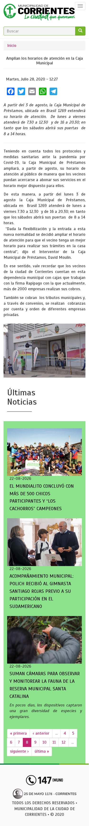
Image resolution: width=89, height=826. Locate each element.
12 (64, 742)
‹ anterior (41, 733)
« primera (18, 733)
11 (54, 742)
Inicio (11, 45)
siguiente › (19, 751)
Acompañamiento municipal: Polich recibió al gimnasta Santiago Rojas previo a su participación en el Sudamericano (41, 591)
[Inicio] (39, 13)
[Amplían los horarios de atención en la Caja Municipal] (44, 351)
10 (44, 742)
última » (42, 751)
